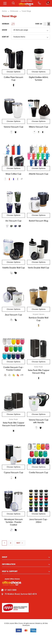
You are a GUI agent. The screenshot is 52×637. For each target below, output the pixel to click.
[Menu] (5, 3)
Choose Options (13, 72)
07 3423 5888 (10, 590)
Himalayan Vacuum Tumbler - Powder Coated (13, 522)
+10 (21, 375)
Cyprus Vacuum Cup (13, 473)
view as (38, 24)
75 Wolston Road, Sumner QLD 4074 (21, 594)
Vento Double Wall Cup (38, 268)
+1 (22, 179)
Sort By (5, 37)
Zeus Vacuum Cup (13, 315)
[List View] (45, 24)
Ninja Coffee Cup (13, 174)
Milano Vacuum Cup (38, 127)
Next (18, 543)
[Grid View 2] (48, 24)
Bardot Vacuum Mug (38, 221)
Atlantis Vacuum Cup (38, 174)
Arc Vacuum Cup (13, 221)
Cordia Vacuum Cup (38, 473)
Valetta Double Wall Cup (13, 268)
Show (4, 30)
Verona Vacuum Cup (13, 127)
